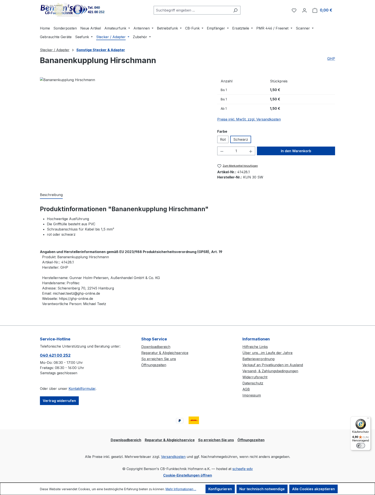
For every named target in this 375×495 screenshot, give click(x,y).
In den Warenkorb (296, 151)
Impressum (251, 395)
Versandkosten (173, 456)
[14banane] (67, 79)
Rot (223, 139)
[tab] (51, 195)
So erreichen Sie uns (158, 359)
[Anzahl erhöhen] (250, 151)
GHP (331, 58)
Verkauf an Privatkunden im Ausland (272, 365)
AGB (246, 389)
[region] (124, 128)
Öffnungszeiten (153, 365)
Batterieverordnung (258, 359)
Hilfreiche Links (255, 347)
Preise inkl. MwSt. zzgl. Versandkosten (249, 119)
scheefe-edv (242, 469)
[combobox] (192, 10)
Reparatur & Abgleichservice (164, 353)
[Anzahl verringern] (221, 151)
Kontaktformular (82, 388)
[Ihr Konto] (304, 10)
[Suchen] (235, 10)
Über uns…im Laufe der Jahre (267, 353)
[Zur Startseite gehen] (72, 9)
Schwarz (240, 139)
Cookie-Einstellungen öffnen (187, 475)
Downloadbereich (155, 347)
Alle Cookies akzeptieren (313, 489)
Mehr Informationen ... (181, 489)
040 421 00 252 (55, 355)
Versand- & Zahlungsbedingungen (270, 371)
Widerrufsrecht (254, 377)
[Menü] (368, 419)
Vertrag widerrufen (59, 401)
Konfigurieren (220, 489)
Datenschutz (252, 383)
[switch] (360, 445)
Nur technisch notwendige (262, 489)
